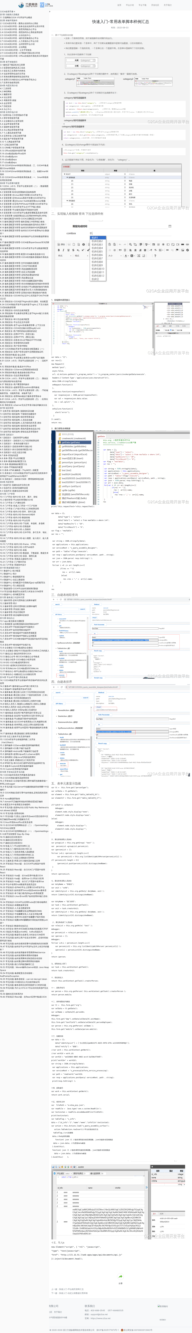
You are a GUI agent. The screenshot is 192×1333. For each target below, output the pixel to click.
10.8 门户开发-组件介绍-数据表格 (15, 517)
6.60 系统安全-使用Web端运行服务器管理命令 (20, 396)
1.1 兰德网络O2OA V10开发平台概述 (16, 17)
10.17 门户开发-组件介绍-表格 (13, 550)
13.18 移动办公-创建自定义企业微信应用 (18, 674)
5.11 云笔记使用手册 (9, 144)
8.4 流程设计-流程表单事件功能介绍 (16, 446)
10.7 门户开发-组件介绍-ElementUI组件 (17, 514)
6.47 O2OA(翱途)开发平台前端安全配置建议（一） (22, 349)
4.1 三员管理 (5, 88)
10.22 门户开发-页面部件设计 (13, 565)
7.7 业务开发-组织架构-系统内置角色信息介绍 (20, 428)
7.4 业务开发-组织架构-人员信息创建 (16, 420)
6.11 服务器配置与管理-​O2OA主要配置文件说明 (21, 218)
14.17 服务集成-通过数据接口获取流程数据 (19, 733)
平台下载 (142, 5)
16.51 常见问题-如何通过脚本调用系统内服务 (20, 961)
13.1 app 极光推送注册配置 (12, 621)
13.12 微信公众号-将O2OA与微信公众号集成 (19, 656)
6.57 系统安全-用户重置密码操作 (14, 384)
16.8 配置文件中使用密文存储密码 (15, 804)
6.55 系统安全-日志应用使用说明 (14, 375)
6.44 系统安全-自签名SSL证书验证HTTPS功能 (20, 340)
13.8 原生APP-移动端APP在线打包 (15, 644)
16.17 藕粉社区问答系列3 (11, 843)
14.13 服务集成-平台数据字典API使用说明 (18, 718)
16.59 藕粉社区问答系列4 (11, 994)
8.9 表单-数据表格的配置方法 (13, 461)
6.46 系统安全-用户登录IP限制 (13, 346)
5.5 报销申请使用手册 (9, 127)
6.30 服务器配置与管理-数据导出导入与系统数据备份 (23, 289)
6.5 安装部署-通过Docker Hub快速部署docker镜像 (23, 201)
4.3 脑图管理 (6, 94)
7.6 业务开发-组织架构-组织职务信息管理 (18, 426)
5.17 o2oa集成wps (8, 162)
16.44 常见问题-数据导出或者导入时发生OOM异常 (22, 934)
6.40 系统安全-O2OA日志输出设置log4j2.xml (20, 328)
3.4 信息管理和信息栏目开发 (12, 73)
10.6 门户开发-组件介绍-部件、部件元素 (18, 511)
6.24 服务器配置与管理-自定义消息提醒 (17, 272)
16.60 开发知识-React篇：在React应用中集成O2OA (23, 997)
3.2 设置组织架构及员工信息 (12, 68)
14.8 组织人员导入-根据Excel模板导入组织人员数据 (23, 704)
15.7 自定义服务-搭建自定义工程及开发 (17, 760)
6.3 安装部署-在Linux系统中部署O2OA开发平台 (21, 195)
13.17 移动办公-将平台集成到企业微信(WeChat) (21, 671)
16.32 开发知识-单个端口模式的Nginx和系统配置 (22, 893)
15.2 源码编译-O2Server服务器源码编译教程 (20, 745)
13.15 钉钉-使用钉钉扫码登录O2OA (15, 665)
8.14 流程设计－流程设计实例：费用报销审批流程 (22, 479)
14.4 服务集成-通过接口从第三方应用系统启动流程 (22, 692)
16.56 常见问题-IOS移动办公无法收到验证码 (20, 982)
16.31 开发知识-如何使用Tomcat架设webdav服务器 (23, 890)
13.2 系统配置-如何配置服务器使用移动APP (19, 624)
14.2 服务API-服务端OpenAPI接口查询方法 (19, 686)
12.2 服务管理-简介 (8, 603)
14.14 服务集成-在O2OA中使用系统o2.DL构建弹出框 (23, 721)
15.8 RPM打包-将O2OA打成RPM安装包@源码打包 (22, 763)
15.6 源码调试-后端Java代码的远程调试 (18, 757)
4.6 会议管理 (6, 103)
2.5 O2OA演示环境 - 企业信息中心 (15, 35)
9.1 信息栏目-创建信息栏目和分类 (15, 485)
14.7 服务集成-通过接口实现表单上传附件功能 (20, 701)
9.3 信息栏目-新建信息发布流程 (14, 491)
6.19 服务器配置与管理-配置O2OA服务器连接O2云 (22, 254)
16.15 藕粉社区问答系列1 (11, 837)
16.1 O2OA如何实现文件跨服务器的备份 (17, 775)
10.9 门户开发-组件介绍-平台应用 (15, 520)
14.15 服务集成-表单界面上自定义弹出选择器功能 (22, 724)
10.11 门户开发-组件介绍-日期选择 (15, 526)
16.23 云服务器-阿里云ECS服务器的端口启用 (20, 860)
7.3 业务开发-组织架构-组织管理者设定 (17, 417)
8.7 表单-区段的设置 (9, 455)
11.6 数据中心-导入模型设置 (12, 585)
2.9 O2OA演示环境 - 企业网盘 (13, 47)
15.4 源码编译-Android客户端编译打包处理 (19, 751)
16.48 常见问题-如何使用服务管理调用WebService (22, 952)
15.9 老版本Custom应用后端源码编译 (16, 766)
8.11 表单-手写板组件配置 (11, 467)
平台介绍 (130, 5)
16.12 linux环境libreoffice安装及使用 (16, 822)
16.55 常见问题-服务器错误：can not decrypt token (23, 979)
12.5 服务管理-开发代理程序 (12, 612)
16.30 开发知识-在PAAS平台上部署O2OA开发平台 (22, 887)
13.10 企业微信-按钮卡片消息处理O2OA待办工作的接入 (24, 650)
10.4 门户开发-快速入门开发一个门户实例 (18, 505)
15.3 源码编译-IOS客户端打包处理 (15, 748)
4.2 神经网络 (5, 91)
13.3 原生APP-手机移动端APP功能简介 (17, 627)
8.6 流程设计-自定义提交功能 (13, 452)
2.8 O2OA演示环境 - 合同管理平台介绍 (17, 44)
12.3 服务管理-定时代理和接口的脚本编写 (18, 606)
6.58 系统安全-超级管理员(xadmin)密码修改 (19, 387)
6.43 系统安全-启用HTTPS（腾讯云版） (18, 337)
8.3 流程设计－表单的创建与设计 (14, 443)
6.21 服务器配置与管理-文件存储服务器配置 (19, 263)
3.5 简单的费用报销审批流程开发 (14, 76)
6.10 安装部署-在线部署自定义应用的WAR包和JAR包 (23, 215)
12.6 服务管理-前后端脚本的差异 (14, 615)
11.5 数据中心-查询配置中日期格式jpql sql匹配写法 (22, 582)
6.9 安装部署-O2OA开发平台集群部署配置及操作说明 (23, 212)
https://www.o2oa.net (100, 1318)
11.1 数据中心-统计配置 (10, 570)
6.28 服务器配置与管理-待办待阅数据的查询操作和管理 (24, 283)
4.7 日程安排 (5, 106)
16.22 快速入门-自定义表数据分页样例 (17, 857)
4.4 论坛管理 (6, 97)
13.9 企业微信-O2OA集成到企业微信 (16, 647)
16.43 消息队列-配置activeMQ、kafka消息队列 (21, 931)
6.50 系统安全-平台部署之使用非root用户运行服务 (22, 357)
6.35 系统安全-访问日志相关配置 (14, 310)
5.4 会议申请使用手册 (9, 124)
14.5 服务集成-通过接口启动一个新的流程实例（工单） (24, 695)
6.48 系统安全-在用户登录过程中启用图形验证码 (21, 352)
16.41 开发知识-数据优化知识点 (14, 926)
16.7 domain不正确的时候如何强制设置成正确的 (21, 801)
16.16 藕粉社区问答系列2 (11, 840)
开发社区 (155, 5)
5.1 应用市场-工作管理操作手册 (14, 115)
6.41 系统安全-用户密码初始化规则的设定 (18, 331)
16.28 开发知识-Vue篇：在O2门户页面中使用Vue (22, 881)
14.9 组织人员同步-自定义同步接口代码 (17, 707)
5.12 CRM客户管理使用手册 (12, 147)
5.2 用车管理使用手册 (9, 118)
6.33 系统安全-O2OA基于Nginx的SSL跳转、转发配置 (24, 301)
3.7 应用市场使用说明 (9, 82)
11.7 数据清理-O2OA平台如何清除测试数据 (19, 588)
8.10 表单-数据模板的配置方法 (13, 464)
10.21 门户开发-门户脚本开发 (13, 562)
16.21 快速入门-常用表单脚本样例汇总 (17, 855)
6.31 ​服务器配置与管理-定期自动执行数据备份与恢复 (23, 292)
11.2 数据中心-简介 (8, 573)
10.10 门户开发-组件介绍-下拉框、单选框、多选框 (22, 523)
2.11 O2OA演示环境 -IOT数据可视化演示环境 (20, 53)
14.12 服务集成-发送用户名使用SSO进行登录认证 (22, 715)
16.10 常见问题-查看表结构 (12, 813)
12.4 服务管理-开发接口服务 (12, 609)
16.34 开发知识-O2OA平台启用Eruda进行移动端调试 (23, 902)
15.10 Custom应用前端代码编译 (14, 769)
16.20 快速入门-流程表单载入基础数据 (17, 852)
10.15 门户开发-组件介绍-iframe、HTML (18, 544)
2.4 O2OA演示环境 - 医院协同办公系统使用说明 (21, 32)
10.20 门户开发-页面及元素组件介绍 (16, 559)
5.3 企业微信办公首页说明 (11, 121)
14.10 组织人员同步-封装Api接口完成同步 (18, 710)
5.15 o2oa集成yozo (8, 156)
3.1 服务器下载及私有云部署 (12, 65)
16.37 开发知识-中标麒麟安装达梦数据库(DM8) (21, 911)
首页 (119, 5)
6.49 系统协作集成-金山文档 (12, 355)
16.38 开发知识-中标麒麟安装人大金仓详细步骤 (21, 914)
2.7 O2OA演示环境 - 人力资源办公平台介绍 (19, 41)
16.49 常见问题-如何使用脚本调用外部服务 (19, 955)
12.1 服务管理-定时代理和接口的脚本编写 (18, 600)
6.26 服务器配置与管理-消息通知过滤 (16, 278)
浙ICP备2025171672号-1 (107, 1330)
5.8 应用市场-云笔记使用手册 (13, 136)
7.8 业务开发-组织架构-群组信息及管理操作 (19, 431)
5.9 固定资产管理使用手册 (11, 139)
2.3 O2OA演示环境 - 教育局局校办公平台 (18, 29)
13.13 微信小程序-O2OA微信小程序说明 (17, 659)
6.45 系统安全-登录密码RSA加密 (14, 343)
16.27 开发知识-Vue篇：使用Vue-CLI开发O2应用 (22, 878)
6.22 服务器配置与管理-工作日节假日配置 (18, 266)
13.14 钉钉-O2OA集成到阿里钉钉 (15, 662)
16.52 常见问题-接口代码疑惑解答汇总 (17, 964)
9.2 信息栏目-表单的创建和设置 (14, 488)
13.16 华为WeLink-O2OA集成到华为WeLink (19, 668)
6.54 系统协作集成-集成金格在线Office (17, 372)
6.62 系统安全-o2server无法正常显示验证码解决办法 (23, 405)
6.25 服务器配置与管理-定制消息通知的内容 (19, 275)
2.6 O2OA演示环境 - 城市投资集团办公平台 (19, 38)
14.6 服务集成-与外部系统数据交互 (15, 698)
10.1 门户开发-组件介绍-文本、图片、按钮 (18, 497)
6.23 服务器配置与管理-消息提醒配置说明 (18, 269)
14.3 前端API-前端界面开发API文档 (15, 689)
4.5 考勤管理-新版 (8, 100)
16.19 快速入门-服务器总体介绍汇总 (16, 849)
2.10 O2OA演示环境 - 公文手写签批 (15, 50)
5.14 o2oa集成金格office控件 (13, 153)
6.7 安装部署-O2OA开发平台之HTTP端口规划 (20, 207)
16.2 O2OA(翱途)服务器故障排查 (14, 778)
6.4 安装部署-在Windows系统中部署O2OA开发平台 (23, 198)
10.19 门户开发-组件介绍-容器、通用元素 (18, 556)
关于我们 (168, 5)
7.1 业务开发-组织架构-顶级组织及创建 (17, 411)
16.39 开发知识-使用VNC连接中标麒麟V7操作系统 (22, 917)
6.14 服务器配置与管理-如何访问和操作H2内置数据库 (23, 227)
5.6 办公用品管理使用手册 (11, 130)
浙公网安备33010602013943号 (138, 1330)
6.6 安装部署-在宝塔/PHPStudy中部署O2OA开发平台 (24, 204)
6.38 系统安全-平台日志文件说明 (14, 322)
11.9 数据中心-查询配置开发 (12, 594)
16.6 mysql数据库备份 (10, 798)
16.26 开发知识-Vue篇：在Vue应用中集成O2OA (21, 875)
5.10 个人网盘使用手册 (10, 141)
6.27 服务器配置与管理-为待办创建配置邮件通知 (21, 281)
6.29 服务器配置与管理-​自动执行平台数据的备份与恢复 (24, 286)
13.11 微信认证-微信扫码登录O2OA (15, 653)
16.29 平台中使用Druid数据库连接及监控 (18, 884)
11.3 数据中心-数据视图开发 (12, 576)
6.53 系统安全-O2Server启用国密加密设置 (19, 369)
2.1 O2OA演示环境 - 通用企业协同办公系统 (19, 23)
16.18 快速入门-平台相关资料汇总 (15, 846)
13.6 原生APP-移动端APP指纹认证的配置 (18, 636)
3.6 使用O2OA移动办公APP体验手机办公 (18, 79)
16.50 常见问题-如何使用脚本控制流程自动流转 (21, 958)
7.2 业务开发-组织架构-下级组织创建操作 (18, 414)
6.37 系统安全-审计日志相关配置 (14, 319)
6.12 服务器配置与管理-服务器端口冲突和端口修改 (22, 221)
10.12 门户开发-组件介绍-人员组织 (15, 529)
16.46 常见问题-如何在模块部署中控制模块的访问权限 (24, 943)
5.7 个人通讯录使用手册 (10, 133)
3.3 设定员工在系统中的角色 (12, 70)
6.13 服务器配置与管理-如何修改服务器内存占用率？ (23, 224)
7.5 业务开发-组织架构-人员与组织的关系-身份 (20, 423)
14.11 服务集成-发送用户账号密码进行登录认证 (20, 713)
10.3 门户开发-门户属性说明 (12, 502)
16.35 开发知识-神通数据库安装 (14, 905)
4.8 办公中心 (6, 109)
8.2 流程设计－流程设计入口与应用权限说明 (19, 440)
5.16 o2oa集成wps (8, 159)
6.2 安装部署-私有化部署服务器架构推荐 (18, 192)
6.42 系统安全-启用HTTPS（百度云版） (18, 334)
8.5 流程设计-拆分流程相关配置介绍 (16, 449)
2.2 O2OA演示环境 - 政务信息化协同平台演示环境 (22, 26)
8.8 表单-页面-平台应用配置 (12, 458)
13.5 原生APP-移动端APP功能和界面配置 (18, 633)
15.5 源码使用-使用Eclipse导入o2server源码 (20, 754)
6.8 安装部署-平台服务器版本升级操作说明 (19, 210)
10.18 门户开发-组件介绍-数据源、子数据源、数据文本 (24, 553)
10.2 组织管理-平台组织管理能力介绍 (16, 499)
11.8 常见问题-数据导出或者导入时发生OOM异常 (21, 591)
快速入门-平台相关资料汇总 (71, 1289)
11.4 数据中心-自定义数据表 (12, 579)
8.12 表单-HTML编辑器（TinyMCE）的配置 (19, 470)
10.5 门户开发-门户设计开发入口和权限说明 (19, 508)
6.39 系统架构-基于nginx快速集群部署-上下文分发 (22, 325)
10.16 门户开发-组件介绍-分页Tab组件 (17, 547)
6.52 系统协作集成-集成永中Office (15, 366)
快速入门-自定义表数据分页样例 (73, 1293)
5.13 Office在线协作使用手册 (13, 150)
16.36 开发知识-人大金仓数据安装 (15, 908)
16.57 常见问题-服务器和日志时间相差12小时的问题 (23, 985)
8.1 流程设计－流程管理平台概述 (14, 437)
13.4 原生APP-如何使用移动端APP (15, 630)
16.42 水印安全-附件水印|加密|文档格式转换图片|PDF (24, 929)
